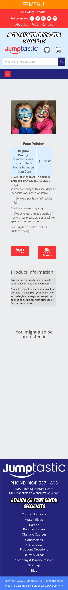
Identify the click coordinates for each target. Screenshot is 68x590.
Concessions (34, 540)
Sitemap (34, 565)
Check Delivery (47, 254)
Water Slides (34, 519)
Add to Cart (20, 251)
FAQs (35, 25)
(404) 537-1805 (37, 12)
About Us (21, 25)
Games (34, 525)
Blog (34, 570)
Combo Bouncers (34, 514)
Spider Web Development (47, 585)
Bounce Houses (34, 529)
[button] (8, 74)
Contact (47, 25)
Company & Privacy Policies (34, 560)
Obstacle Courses (34, 534)
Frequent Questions (34, 549)
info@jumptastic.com (38, 489)
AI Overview (34, 545)
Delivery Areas (34, 555)
